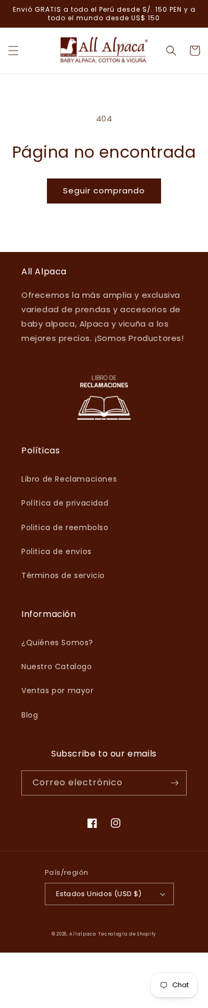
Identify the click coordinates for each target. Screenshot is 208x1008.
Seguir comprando (104, 190)
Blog (29, 715)
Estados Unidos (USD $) (99, 894)
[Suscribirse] (174, 782)
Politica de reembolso (65, 527)
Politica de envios (56, 551)
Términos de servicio (63, 575)
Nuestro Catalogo (56, 666)
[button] (13, 50)
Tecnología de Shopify (127, 934)
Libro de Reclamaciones (69, 479)
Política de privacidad (64, 503)
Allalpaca (82, 934)
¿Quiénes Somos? (57, 642)
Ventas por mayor (57, 690)
